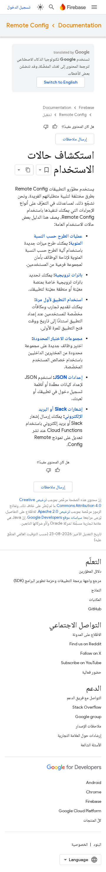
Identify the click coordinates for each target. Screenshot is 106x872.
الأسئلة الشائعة (91, 744)
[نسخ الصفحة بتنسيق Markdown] (28, 170)
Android (93, 782)
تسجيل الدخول (18, 7)
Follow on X (90, 653)
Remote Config (27, 25)
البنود (97, 844)
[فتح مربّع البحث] (51, 7)
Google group (88, 716)
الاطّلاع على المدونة (86, 634)
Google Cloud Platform (80, 810)
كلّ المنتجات (92, 820)
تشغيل (47, 114)
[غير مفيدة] (46, 126)
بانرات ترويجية (68, 275)
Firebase (86, 107)
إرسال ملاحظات (75, 139)
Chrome (93, 792)
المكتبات (95, 599)
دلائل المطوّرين (90, 571)
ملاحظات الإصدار (88, 726)
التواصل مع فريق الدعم (84, 697)
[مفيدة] (54, 126)
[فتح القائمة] (94, 7)
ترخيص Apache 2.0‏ (54, 511)
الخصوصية (80, 844)
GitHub (94, 608)
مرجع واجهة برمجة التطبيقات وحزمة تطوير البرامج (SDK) (57, 580)
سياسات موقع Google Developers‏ (54, 517)
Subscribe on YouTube (81, 662)
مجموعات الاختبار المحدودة (58, 338)
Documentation (79, 25)
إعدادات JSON (68, 377)
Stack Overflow (86, 707)
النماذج (96, 590)
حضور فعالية (91, 672)
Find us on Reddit (85, 643)
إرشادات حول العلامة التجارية (79, 735)
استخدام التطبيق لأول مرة (59, 300)
